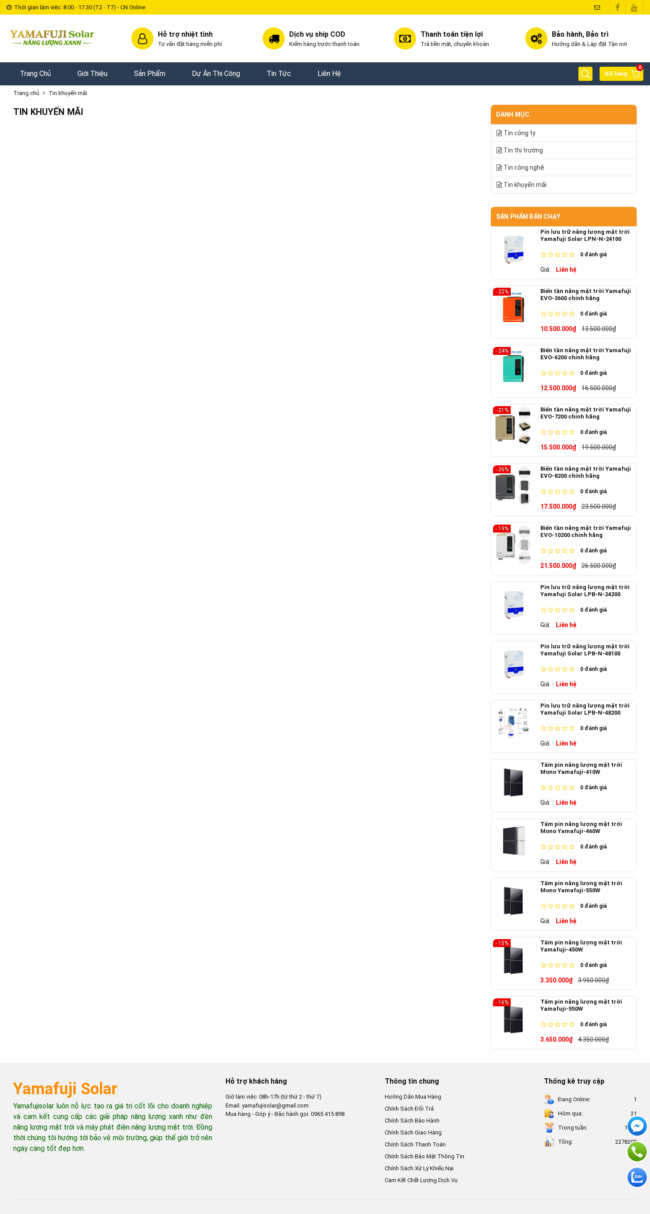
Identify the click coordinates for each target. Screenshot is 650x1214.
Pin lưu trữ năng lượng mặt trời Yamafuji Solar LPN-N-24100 (585, 235)
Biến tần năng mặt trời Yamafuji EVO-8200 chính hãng (585, 472)
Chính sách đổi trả (409, 1108)
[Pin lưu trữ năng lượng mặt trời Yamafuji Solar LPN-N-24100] (516, 252)
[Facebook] (617, 7)
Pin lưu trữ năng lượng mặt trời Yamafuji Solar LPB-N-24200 (585, 590)
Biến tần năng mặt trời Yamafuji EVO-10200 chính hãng (585, 531)
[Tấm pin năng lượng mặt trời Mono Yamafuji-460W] (516, 845)
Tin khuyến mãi (68, 93)
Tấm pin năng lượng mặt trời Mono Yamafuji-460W (581, 827)
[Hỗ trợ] (637, 1151)
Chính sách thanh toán (415, 1144)
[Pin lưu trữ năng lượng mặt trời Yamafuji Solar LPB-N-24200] (516, 608)
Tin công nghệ (524, 167)
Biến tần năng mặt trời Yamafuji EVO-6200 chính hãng (585, 354)
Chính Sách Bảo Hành (412, 1120)
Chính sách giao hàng (413, 1132)
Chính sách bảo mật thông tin (424, 1156)
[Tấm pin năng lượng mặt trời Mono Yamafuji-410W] (516, 785)
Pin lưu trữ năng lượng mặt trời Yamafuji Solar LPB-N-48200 (585, 709)
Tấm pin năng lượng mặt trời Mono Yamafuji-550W (581, 887)
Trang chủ (26, 93)
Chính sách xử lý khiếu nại (419, 1168)
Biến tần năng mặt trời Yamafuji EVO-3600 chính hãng (585, 294)
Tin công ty (519, 133)
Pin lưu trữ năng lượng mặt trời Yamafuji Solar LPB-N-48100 (585, 650)
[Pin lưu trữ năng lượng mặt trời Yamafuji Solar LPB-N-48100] (516, 667)
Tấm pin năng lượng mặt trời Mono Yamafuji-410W (581, 768)
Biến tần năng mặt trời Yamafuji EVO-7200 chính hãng (585, 413)
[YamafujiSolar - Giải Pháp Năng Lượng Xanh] (52, 38)
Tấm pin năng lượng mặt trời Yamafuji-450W (581, 946)
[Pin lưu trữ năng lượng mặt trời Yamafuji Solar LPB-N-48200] (516, 726)
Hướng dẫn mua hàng (413, 1096)
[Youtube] (634, 7)
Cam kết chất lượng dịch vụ (421, 1180)
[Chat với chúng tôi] (637, 1177)
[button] (585, 74)
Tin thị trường (523, 150)
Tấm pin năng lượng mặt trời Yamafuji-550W (581, 1005)
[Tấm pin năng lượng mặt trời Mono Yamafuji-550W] (516, 904)
